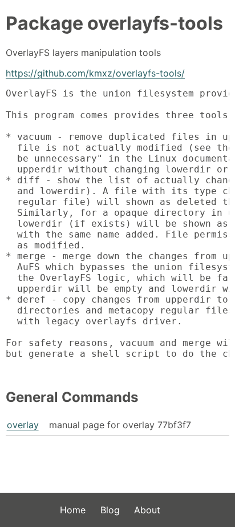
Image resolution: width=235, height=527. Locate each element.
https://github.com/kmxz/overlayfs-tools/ (95, 73)
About (147, 510)
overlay (23, 425)
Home (73, 510)
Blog (110, 510)
